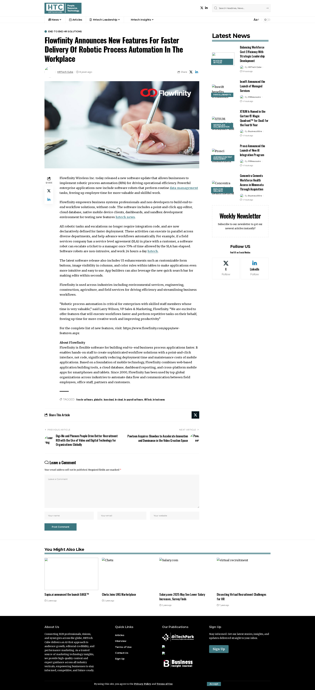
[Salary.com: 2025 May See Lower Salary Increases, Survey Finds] (186, 574)
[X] (201, 7)
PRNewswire (254, 97)
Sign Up (219, 649)
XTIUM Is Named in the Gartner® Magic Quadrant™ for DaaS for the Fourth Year (254, 118)
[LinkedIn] (206, 7)
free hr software (84, 399)
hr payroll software (133, 399)
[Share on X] (191, 72)
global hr (98, 399)
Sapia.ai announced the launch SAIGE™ (66, 594)
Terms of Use (164, 683)
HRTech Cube (65, 72)
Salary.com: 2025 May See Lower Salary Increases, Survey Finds (182, 596)
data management (184, 188)
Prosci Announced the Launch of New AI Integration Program (252, 150)
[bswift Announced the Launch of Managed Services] (223, 91)
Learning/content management (222, 158)
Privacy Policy (142, 683)
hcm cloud (109, 399)
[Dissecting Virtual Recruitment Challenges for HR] (244, 574)
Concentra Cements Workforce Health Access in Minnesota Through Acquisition (252, 182)
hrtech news (125, 217)
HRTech (148, 399)
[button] (214, 684)
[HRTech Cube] (62, 8)
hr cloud (119, 399)
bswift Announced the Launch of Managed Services (252, 86)
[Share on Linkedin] (196, 72)
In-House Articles (217, 62)
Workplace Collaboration (221, 126)
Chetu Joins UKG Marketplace (119, 594)
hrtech (152, 251)
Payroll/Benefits (222, 95)
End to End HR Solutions (65, 31)
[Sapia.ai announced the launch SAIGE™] (71, 574)
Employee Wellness (218, 190)
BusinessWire (255, 131)
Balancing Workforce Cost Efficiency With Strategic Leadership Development (252, 54)
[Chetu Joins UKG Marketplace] (129, 574)
